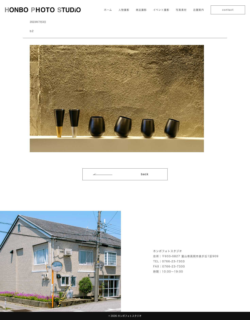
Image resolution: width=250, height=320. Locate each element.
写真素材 (181, 10)
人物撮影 (124, 10)
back (145, 174)
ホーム (108, 10)
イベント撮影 (161, 10)
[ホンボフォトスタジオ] (43, 9)
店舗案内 (198, 10)
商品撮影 (141, 10)
